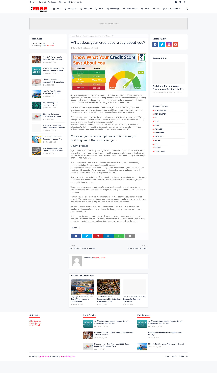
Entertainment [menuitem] (131, 9)
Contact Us (183, 356)
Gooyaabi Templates (68, 356)
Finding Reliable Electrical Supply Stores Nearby (165, 333)
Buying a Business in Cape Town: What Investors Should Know (82, 299)
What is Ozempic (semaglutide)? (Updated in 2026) (53, 81)
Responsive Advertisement (108, 24)
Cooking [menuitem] (86, 9)
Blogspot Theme (43, 356)
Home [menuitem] (58, 9)
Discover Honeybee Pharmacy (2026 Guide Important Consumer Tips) (53, 115)
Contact (53, 2)
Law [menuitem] (157, 9)
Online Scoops (34, 323)
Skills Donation (35, 321)
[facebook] (175, 2)
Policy (64, 2)
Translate (50, 46)
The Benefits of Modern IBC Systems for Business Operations (134, 299)
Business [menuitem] (70, 9)
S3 (155, 118)
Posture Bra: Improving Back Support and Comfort (54, 126)
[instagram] (184, 2)
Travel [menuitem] (100, 9)
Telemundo (159, 133)
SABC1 (157, 121)
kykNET (157, 148)
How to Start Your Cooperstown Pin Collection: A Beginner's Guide (108, 299)
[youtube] (175, 44)
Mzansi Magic (160, 110)
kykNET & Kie (159, 152)
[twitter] (180, 2)
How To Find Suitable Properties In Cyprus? (52, 92)
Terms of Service (76, 2)
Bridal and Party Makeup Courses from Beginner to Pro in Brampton (168, 88)
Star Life (158, 129)
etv (155, 144)
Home (34, 2)
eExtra (157, 140)
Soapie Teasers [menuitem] (172, 9)
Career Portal (34, 325)
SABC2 (157, 125)
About (44, 2)
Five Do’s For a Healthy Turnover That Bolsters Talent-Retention (52, 58)
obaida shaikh (77, 48)
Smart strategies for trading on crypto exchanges (51, 104)
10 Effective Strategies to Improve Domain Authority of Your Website (53, 69)
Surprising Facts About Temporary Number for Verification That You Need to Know (52, 138)
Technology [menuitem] (114, 9)
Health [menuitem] (146, 9)
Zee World (158, 137)
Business (79, 36)
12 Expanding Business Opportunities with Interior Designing (54, 149)
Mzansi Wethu (160, 114)
